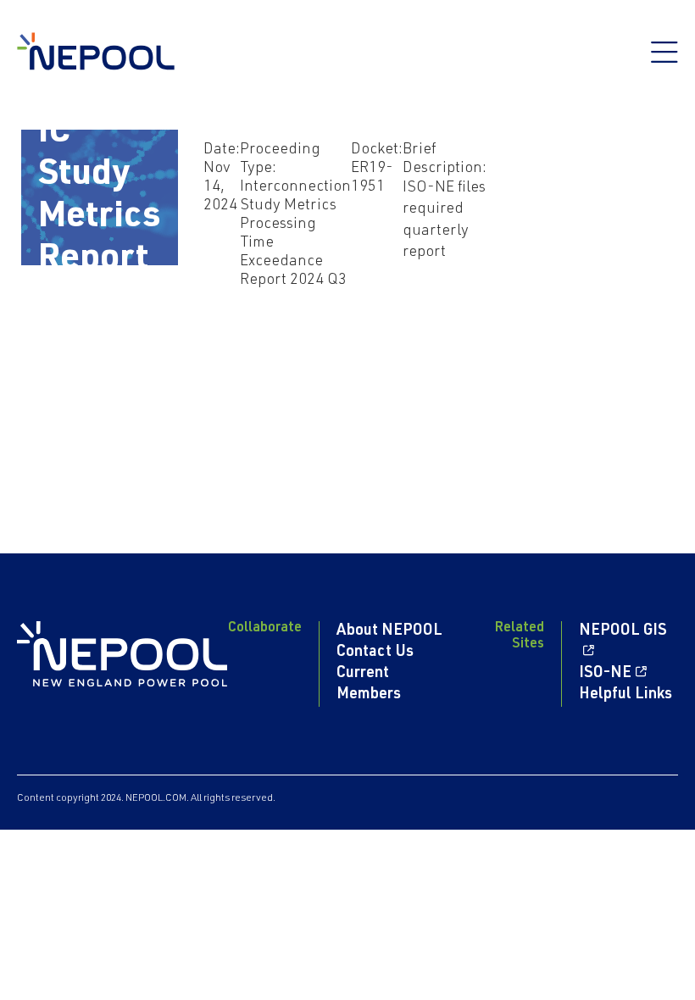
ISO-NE (605, 673)
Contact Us (375, 652)
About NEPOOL (389, 631)
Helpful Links (625, 695)
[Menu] (664, 61)
